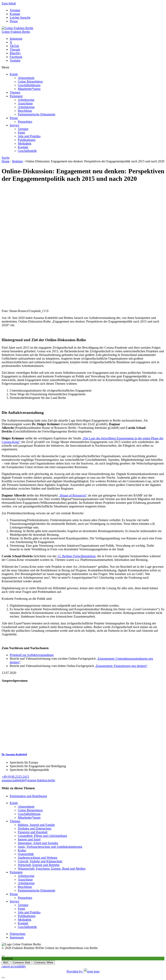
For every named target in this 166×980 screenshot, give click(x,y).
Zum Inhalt (9, 3)
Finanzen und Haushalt (32, 832)
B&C (6, 962)
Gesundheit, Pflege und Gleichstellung (42, 835)
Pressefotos (25, 121)
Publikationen (26, 140)
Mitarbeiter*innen (29, 89)
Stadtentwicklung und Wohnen (37, 857)
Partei (21, 132)
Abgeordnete (26, 78)
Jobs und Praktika (29, 136)
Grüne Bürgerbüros (30, 81)
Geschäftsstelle (27, 150)
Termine (15, 10)
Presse (14, 21)
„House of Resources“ (73, 495)
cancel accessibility (14, 966)
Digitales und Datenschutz (34, 828)
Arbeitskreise (26, 107)
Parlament (16, 96)
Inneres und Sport (29, 839)
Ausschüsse (25, 103)
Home (6, 161)
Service (14, 125)
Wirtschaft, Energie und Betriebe (39, 865)
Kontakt (15, 14)
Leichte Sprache (20, 17)
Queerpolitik (26, 854)
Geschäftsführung (29, 85)
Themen (15, 92)
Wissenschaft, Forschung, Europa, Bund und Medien (51, 868)
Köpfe (14, 74)
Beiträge (17, 161)
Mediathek (24, 143)
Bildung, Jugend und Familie (36, 825)
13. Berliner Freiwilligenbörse (76, 556)
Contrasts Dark (21, 962)
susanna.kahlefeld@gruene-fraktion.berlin (28, 780)
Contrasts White (43, 962)
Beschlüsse (25, 110)
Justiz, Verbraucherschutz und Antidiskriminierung (50, 846)
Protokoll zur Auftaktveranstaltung (32, 655)
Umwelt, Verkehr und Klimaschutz (40, 861)
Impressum (17, 937)
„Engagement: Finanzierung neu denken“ (121, 666)
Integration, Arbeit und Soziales (38, 843)
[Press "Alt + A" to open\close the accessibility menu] (3, 956)
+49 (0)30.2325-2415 (15, 776)
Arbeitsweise (26, 99)
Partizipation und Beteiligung (28, 796)
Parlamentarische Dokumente (36, 114)
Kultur (22, 850)
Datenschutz (18, 933)
